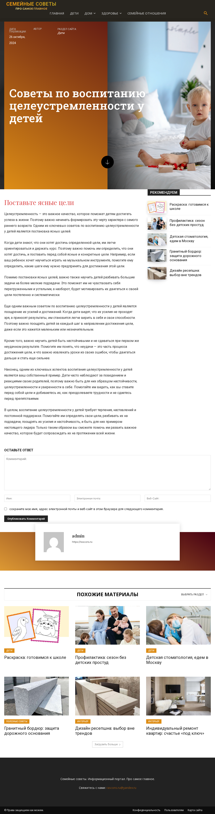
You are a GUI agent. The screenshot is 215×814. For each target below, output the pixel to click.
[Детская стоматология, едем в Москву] (157, 239)
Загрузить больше (106, 744)
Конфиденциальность (146, 810)
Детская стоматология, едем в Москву (189, 238)
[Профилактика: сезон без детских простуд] (157, 223)
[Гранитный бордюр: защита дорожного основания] (157, 255)
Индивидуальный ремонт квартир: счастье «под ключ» (175, 731)
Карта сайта (195, 810)
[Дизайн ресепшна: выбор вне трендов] (157, 273)
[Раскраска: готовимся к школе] (157, 207)
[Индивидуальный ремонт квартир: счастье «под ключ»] (178, 696)
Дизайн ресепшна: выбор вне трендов (185, 272)
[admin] (56, 542)
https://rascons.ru (82, 541)
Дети (61, 32)
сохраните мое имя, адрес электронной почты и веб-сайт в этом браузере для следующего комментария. (86, 509)
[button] (206, 13)
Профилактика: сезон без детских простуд (187, 222)
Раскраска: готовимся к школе (35, 657)
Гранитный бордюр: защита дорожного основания (186, 255)
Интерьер (82, 721)
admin (78, 536)
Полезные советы (16, 721)
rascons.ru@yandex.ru (121, 788)
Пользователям (174, 810)
